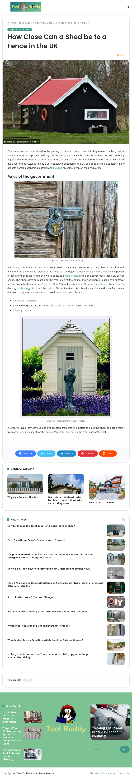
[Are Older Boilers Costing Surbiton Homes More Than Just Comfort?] (116, 616)
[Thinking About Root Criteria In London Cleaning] (33, 754)
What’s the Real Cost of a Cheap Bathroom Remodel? (39, 625)
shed (70, 151)
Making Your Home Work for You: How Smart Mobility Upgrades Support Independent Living (49, 656)
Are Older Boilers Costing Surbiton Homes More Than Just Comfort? (47, 611)
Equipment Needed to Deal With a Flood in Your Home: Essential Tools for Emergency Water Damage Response (50, 556)
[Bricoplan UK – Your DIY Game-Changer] (116, 602)
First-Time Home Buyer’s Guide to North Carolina (36, 540)
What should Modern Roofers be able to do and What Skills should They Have (65, 500)
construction (98, 284)
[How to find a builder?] (107, 487)
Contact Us (123, 773)
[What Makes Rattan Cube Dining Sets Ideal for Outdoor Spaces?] (116, 645)
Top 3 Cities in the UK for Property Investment (10, 717)
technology (24, 288)
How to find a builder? (101, 502)
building (57, 167)
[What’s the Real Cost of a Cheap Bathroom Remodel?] (116, 630)
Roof (28, 680)
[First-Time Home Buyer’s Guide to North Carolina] (116, 545)
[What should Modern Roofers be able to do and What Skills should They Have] (66, 484)
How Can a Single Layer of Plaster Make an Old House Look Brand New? (48, 568)
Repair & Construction (29, 22)
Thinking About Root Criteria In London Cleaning (11, 754)
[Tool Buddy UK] (25, 7)
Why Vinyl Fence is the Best (23, 497)
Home (12, 22)
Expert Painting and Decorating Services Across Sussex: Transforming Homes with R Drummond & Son (55, 584)
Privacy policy (108, 773)
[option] (110, 722)
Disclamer (94, 773)
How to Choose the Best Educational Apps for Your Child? (41, 526)
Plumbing (15, 680)
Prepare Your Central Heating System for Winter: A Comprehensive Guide (11, 735)
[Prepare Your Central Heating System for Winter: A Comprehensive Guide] (33, 733)
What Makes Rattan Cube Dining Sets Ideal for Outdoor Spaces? (45, 640)
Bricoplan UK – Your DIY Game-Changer (30, 597)
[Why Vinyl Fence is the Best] (25, 484)
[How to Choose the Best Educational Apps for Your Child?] (116, 531)
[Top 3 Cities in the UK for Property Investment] (33, 717)
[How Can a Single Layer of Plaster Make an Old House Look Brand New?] (116, 573)
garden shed (72, 275)
